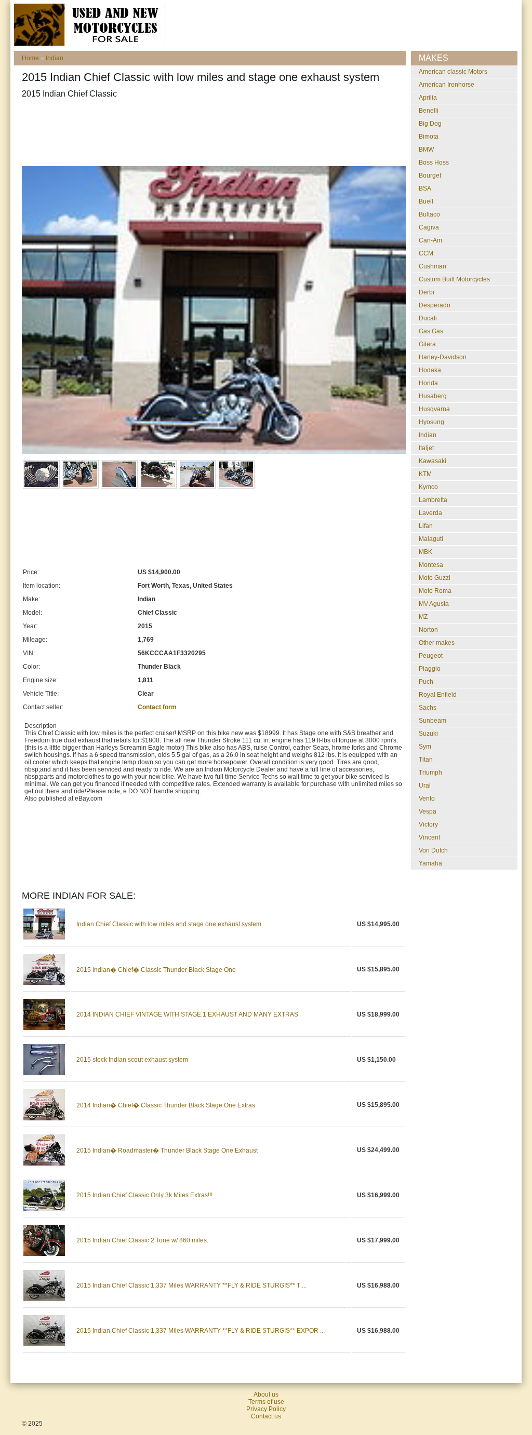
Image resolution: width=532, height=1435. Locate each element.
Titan (426, 759)
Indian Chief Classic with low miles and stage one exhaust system (168, 924)
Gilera (427, 344)
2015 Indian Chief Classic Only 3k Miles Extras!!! (144, 1195)
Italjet (426, 448)
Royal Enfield (438, 694)
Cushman (432, 266)
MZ (423, 616)
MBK (425, 552)
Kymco (428, 487)
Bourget (430, 175)
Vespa (427, 811)
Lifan (426, 526)
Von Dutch (433, 850)
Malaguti (431, 539)
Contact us (266, 1416)
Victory (428, 824)
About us (266, 1394)
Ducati (428, 318)
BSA (425, 188)
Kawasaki (432, 461)
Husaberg (433, 396)
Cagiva (429, 227)
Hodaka (430, 370)
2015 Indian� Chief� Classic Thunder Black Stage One (156, 969)
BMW (426, 149)
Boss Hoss (434, 162)
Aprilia (428, 97)
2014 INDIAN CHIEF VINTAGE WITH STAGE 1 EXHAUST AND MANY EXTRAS (187, 1014)
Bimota (428, 136)
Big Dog (430, 123)
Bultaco (429, 214)
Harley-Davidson (443, 357)
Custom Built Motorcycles (454, 279)
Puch (426, 681)
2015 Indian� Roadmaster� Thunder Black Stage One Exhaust (167, 1150)
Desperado (434, 305)
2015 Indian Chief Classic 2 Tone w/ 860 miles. (142, 1240)
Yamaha (430, 863)
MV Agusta (434, 603)
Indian (54, 58)
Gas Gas (431, 331)
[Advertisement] (211, 132)
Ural (425, 785)
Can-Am (430, 240)
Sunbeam (432, 720)
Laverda (430, 513)
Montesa (431, 564)
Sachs (427, 707)
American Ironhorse (446, 84)
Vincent (429, 837)
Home (30, 58)
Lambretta (433, 500)
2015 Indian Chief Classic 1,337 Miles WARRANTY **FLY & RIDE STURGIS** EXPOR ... (200, 1330)
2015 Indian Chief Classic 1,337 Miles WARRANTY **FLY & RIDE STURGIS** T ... (191, 1285)
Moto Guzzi (434, 577)
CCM (426, 253)
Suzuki (428, 733)
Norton (428, 629)
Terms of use (266, 1401)
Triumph (430, 772)
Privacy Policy (266, 1409)
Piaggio (430, 668)
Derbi (426, 292)
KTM (425, 474)
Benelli (428, 110)
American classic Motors (453, 71)
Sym (425, 746)
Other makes (437, 642)
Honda (428, 383)
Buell (426, 201)
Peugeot (431, 655)
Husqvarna (434, 409)
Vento (427, 798)
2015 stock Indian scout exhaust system (132, 1059)
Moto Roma (435, 590)
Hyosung (431, 422)
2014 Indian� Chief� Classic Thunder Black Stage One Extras (165, 1105)
